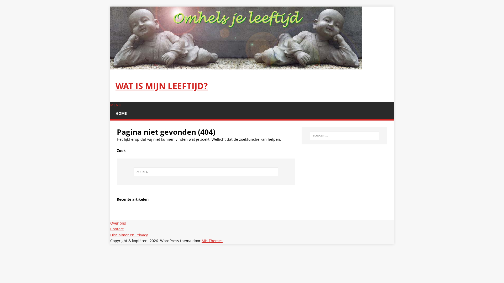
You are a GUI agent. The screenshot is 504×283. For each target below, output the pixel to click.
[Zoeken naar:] (206, 171)
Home (121, 113)
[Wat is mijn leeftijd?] (236, 66)
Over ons (118, 223)
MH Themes (212, 240)
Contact (117, 228)
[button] (115, 104)
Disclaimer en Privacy (129, 234)
